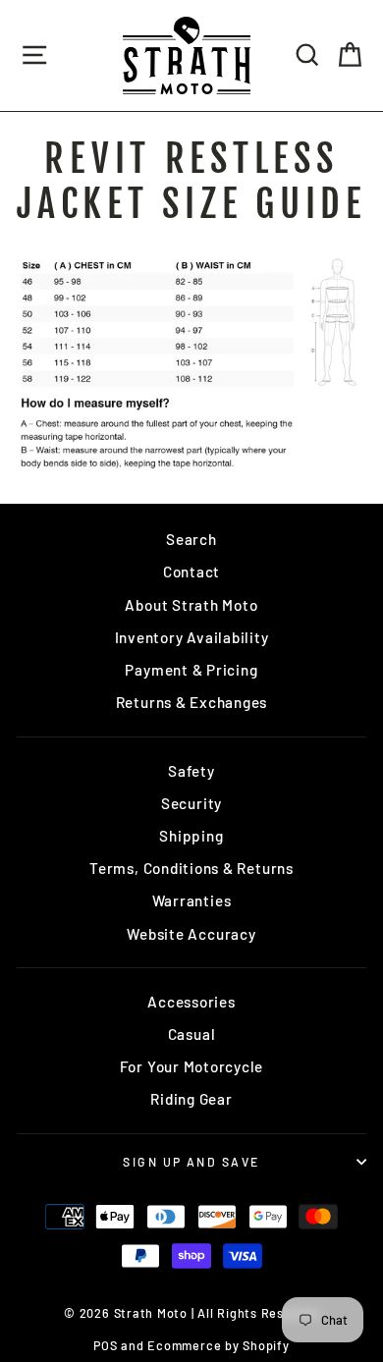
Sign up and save (191, 1162)
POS (105, 1345)
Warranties (192, 900)
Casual (192, 1034)
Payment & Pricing (191, 670)
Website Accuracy (191, 934)
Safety (191, 771)
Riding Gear (191, 1099)
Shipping (191, 835)
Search (191, 539)
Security (191, 803)
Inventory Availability (192, 637)
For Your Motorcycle (192, 1066)
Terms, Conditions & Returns (191, 868)
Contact (191, 571)
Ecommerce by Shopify (218, 1345)
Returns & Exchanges (192, 702)
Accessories (191, 1001)
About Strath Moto (191, 605)
